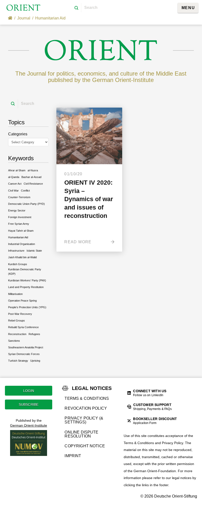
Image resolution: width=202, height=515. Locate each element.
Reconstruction (17, 334)
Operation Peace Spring (22, 300)
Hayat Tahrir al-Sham (21, 230)
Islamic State (34, 250)
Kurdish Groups (17, 264)
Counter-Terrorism (19, 197)
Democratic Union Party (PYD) (26, 203)
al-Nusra (33, 170)
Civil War (13, 190)
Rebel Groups (16, 320)
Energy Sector (16, 210)
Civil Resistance (33, 183)
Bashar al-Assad (31, 177)
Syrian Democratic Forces (24, 354)
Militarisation (15, 293)
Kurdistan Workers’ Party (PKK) (27, 280)
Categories (17, 134)
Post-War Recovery (20, 313)
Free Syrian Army (18, 223)
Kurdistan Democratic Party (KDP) (24, 271)
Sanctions (14, 340)
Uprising (35, 360)
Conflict (25, 190)
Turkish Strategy (18, 360)
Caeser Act (14, 183)
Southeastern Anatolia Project (25, 347)
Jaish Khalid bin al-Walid (22, 257)
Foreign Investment (19, 217)
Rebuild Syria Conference (23, 327)
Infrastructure (16, 250)
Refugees (34, 334)
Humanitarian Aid (18, 237)
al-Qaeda (13, 177)
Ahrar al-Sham (16, 170)
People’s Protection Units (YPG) (27, 307)
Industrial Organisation (21, 243)
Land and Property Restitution (26, 287)
